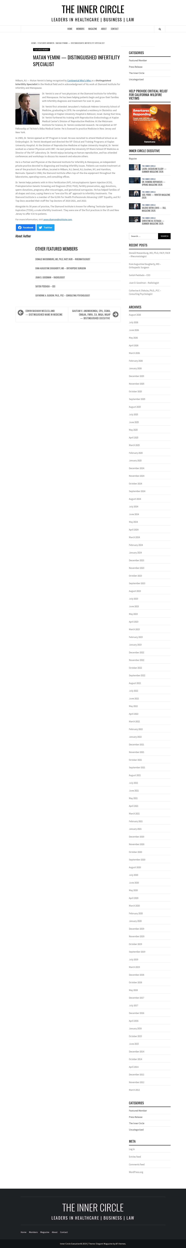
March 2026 (134, 353)
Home (69, 28)
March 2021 (134, 813)
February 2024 (136, 545)
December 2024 (136, 468)
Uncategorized (136, 79)
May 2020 (133, 890)
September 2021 (137, 767)
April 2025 (133, 437)
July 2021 (133, 782)
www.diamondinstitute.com (57, 219)
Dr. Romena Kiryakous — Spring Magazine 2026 (153, 183)
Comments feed (137, 1164)
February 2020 (136, 913)
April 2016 (133, 1020)
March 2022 (134, 721)
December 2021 (136, 744)
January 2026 (135, 368)
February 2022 (136, 729)
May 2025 (133, 429)
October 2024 (135, 483)
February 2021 (136, 821)
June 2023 (134, 606)
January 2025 (135, 460)
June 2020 (134, 882)
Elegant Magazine (104, 1243)
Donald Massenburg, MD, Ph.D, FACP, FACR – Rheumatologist (62, 259)
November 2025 (136, 383)
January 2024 (135, 552)
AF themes (121, 1243)
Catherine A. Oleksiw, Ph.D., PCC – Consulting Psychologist (62, 295)
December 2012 (136, 1074)
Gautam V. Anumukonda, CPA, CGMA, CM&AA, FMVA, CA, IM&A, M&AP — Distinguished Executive (91, 314)
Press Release (135, 66)
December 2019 (136, 928)
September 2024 (137, 491)
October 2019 (135, 944)
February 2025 (136, 452)
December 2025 (136, 376)
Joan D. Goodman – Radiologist (50, 277)
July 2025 (133, 414)
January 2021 (135, 828)
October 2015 (135, 1036)
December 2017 (136, 997)
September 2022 (137, 675)
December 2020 (136, 836)
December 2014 (136, 1051)
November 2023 (136, 567)
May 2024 (133, 521)
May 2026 (133, 337)
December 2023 (136, 560)
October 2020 (135, 852)
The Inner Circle (93, 9)
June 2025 (134, 422)
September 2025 (137, 399)
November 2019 (136, 936)
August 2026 (135, 314)
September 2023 (137, 583)
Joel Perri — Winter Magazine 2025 (156, 196)
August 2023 (135, 591)
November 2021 (136, 752)
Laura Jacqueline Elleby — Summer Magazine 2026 (154, 170)
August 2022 (135, 683)
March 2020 (134, 905)
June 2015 (134, 1043)
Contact (115, 28)
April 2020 (133, 898)
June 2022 (134, 698)
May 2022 (133, 706)
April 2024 (133, 529)
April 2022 (133, 713)
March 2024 (134, 537)
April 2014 (133, 1066)
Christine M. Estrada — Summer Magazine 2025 (153, 222)
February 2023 (136, 637)
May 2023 (133, 614)
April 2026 (133, 345)
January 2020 (135, 921)
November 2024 (136, 475)
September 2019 (137, 951)
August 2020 (135, 867)
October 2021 (135, 759)
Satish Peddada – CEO (45, 286)
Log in (132, 1149)
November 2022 (136, 660)
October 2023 (135, 575)
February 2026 (136, 360)
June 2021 (134, 790)
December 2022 (136, 652)
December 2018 (136, 974)
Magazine (92, 28)
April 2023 (133, 621)
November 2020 (136, 844)
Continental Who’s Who (79, 80)
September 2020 (137, 859)
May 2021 (133, 798)
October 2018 (135, 982)
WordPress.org (136, 1172)
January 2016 (135, 1028)
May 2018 (133, 990)
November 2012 (136, 1082)
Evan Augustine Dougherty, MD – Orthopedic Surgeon (60, 268)
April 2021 (133, 805)
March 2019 (134, 967)
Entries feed (135, 1156)
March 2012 (134, 1089)
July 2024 (133, 506)
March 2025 (134, 445)
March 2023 (134, 629)
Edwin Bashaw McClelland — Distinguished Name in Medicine (44, 312)
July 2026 (133, 322)
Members (80, 28)
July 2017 (133, 1005)
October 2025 (135, 391)
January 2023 (135, 644)
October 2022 (135, 667)
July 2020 (133, 874)
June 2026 (134, 330)
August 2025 (135, 406)
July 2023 (133, 598)
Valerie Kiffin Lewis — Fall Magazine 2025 (154, 209)
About (104, 28)
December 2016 (136, 1013)
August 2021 (135, 775)
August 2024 (135, 498)
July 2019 (133, 959)
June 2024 (134, 514)
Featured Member (41, 49)
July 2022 (133, 690)
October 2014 (135, 1059)
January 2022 (135, 736)
